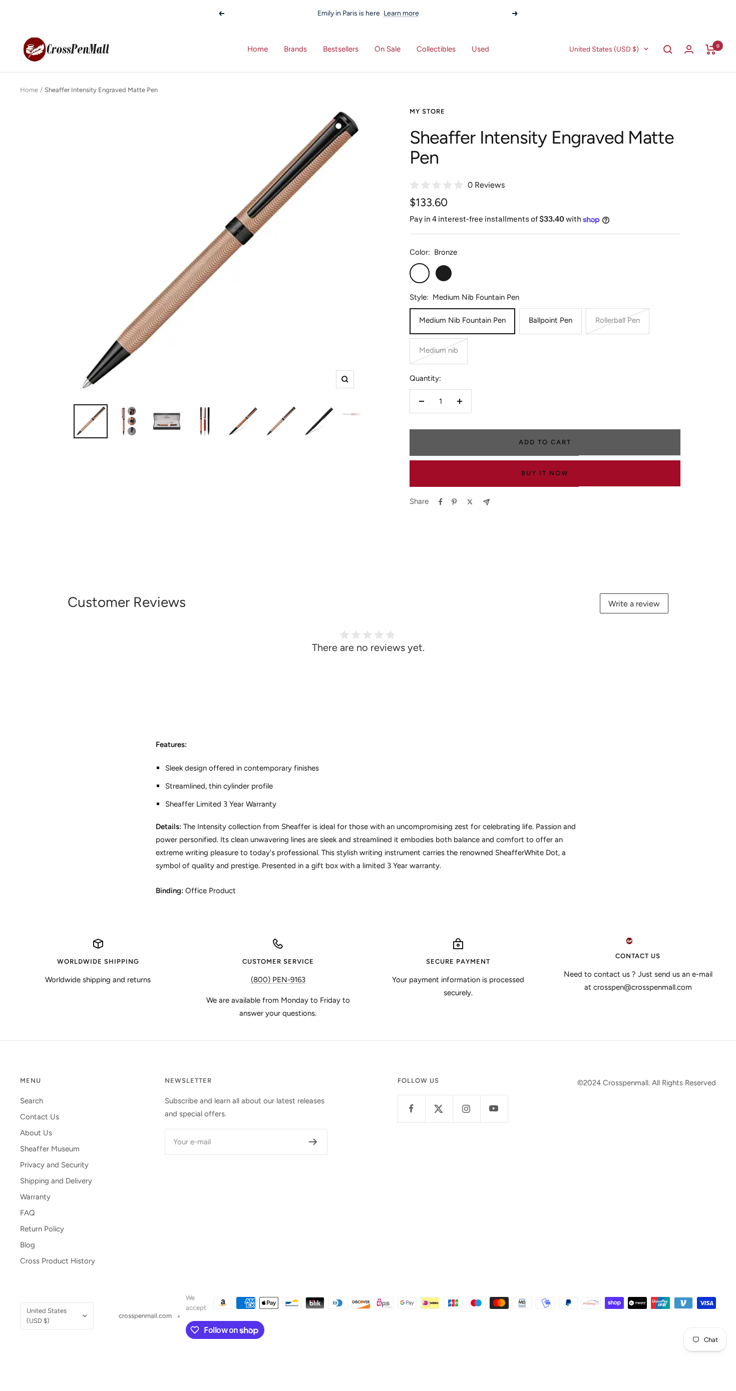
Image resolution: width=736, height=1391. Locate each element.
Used (480, 49)
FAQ (27, 1212)
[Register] (313, 1141)
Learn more (449, 13)
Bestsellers (340, 49)
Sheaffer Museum (50, 1148)
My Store (427, 111)
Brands (295, 49)
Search (31, 1100)
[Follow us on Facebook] (411, 1108)
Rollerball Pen (617, 320)
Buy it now (545, 473)
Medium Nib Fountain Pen (462, 320)
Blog (27, 1244)
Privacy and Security (54, 1164)
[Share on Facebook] (441, 501)
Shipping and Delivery (56, 1180)
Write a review (634, 603)
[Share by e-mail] (486, 502)
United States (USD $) (604, 49)
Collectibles (436, 49)
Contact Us (39, 1116)
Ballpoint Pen (550, 320)
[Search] (667, 49)
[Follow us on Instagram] (466, 1108)
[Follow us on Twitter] (439, 1108)
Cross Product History (57, 1260)
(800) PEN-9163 (278, 979)
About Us (36, 1132)
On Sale (388, 49)
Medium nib (438, 350)
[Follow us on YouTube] (494, 1108)
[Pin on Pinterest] (454, 501)
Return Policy (42, 1228)
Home (257, 49)
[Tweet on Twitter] (470, 501)
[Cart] (710, 50)
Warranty (35, 1196)
